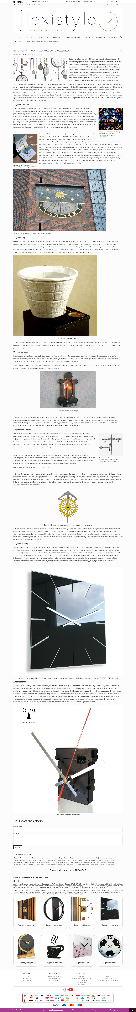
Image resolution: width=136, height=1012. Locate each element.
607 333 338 (69, 1)
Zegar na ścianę (37, 858)
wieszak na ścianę (95, 864)
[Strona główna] (68, 20)
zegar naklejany (96, 858)
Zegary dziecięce (110, 963)
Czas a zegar (81, 984)
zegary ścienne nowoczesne (105, 860)
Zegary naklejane (82, 925)
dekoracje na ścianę (51, 860)
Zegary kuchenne (54, 963)
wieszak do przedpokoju (83, 864)
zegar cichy (42, 860)
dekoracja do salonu (40, 864)
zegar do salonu (21, 862)
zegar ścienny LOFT (71, 864)
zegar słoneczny (89, 862)
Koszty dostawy (81, 982)
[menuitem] (26, 37)
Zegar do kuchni (75, 858)
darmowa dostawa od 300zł (42, 1)
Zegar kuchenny (25, 858)
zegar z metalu (31, 860)
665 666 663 (76, 1)
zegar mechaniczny (101, 862)
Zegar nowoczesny (51, 858)
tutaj (116, 678)
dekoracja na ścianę (107, 858)
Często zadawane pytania (109, 980)
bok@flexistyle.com (89, 1)
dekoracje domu (111, 862)
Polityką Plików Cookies (56, 1010)
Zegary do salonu (110, 925)
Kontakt (108, 976)
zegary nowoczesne (86, 860)
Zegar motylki (86, 858)
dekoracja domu (17, 864)
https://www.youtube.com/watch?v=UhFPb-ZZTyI (31, 467)
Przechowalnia (54, 980)
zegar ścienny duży (76, 862)
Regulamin (81, 976)
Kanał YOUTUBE (27, 980)
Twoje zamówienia (54, 976)
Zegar (16, 858)
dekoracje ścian (61, 860)
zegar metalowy (19, 860)
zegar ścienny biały (45, 862)
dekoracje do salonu (71, 860)
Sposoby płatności (81, 980)
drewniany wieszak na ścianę (107, 864)
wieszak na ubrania (51, 864)
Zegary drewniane (26, 925)
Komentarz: (16, 833)
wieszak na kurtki (61, 864)
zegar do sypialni (28, 864)
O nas (27, 976)
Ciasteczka (109, 978)
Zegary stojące (26, 963)
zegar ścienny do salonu (60, 862)
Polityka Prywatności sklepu (81, 978)
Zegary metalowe (54, 925)
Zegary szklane (82, 963)
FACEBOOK (27, 978)
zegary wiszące (35, 862)
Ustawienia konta (54, 978)
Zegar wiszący (63, 858)
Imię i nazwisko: (18, 826)
